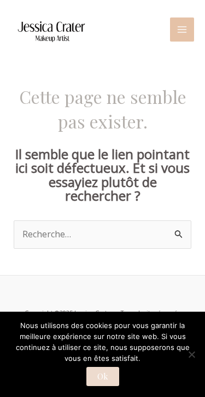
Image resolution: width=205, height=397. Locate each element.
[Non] (191, 354)
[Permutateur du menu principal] (182, 29)
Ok (102, 376)
